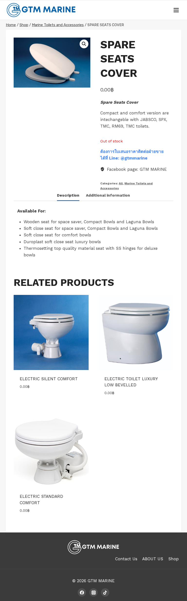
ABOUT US (152, 558)
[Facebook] (82, 592)
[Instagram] (93, 592)
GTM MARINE (101, 580)
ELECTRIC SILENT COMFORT (49, 378)
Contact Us (126, 558)
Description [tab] (68, 195)
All (121, 183)
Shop (173, 558)
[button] (84, 44)
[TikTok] (105, 592)
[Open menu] (176, 10)
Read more (30, 401)
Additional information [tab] (108, 195)
